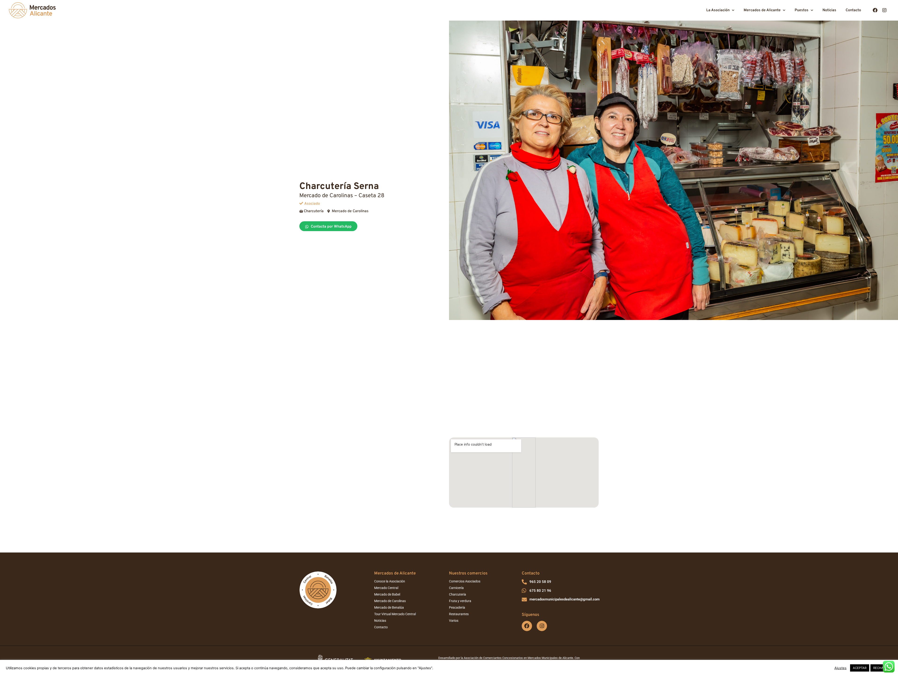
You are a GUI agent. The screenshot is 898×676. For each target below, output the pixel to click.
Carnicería (456, 588)
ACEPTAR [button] (859, 668)
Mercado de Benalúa (389, 607)
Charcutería (457, 594)
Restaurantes (459, 614)
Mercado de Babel (387, 594)
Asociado (312, 203)
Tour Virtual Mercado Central (395, 614)
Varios (453, 620)
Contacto (853, 10)
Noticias (829, 10)
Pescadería (457, 607)
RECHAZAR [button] (881, 668)
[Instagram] (884, 10)
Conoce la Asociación (389, 581)
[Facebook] (875, 10)
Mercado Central (386, 588)
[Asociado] (301, 203)
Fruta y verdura (460, 601)
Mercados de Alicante (762, 10)
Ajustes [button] (840, 668)
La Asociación (718, 10)
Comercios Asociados (464, 581)
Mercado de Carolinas (390, 601)
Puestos (801, 10)
